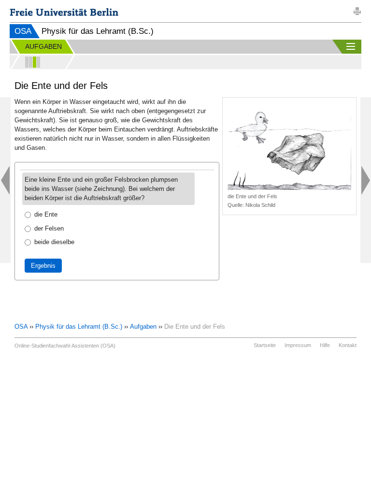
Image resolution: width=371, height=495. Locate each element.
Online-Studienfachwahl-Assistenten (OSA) (64, 346)
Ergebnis (43, 265)
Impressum (298, 345)
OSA (22, 31)
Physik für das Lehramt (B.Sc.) (78, 326)
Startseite (265, 345)
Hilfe (325, 345)
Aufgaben (143, 326)
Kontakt (348, 345)
